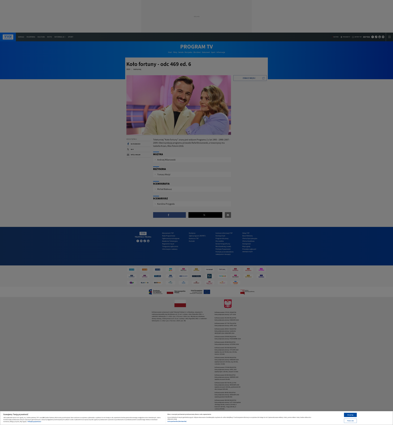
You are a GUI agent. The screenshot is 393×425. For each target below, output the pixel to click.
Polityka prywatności (34, 421)
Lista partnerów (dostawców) (176, 421)
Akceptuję (350, 415)
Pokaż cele (350, 421)
